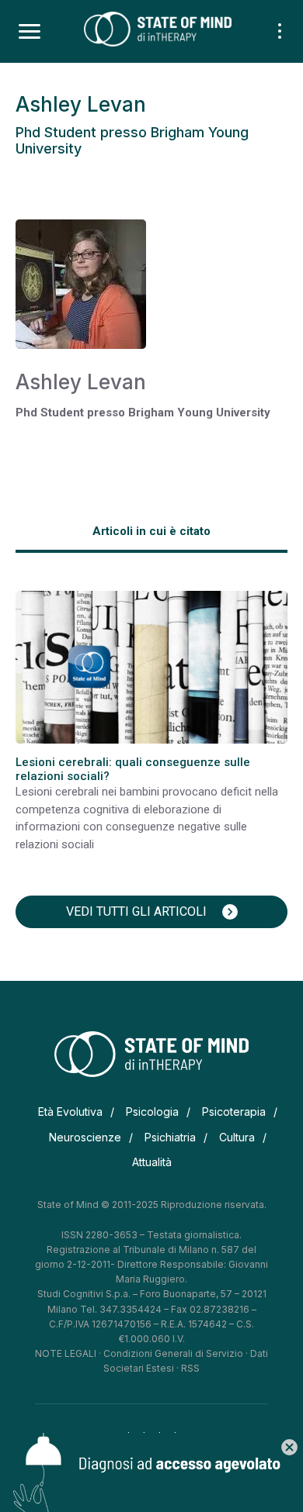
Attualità (152, 1162)
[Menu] (30, 32)
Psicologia (152, 1111)
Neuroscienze (85, 1137)
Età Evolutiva (70, 1111)
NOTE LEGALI (65, 1353)
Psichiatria (170, 1137)
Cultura (237, 1137)
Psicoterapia (234, 1111)
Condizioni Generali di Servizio (173, 1353)
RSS (190, 1368)
